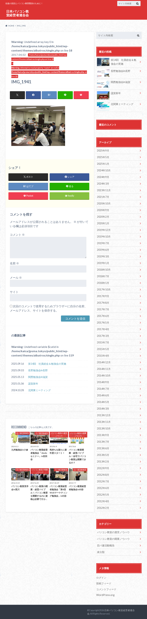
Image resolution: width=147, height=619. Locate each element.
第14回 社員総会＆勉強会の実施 (47, 363)
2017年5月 (103, 322)
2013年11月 (104, 421)
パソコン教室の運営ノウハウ (113, 532)
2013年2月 (103, 461)
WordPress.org (105, 594)
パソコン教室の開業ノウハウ (113, 538)
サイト (14, 291)
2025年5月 (103, 157)
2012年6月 (103, 488)
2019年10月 (104, 236)
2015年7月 (103, 342)
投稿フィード (103, 583)
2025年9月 (103, 150)
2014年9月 (103, 382)
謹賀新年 (33, 383)
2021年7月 (103, 196)
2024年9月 (103, 176)
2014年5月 (103, 401)
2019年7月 (103, 243)
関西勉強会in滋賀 (38, 376)
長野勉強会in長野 (38, 370)
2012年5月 (103, 494)
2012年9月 (103, 468)
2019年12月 (104, 229)
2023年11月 (104, 190)
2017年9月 (103, 296)
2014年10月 (104, 375)
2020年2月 (103, 216)
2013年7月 (103, 441)
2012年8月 (103, 474)
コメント (17, 234)
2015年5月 (103, 349)
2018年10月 (104, 269)
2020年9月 (103, 210)
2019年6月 (103, 249)
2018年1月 (103, 282)
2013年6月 (103, 448)
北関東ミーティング (39, 390)
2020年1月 (103, 223)
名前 (14, 263)
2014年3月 (103, 408)
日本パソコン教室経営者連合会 (17, 13)
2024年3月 (103, 183)
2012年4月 (103, 501)
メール (16, 277)
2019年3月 (103, 256)
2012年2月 (103, 507)
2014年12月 (104, 362)
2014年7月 (103, 388)
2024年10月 (104, 170)
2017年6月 (103, 315)
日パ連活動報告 (106, 545)
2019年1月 (103, 263)
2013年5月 (103, 454)
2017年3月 (103, 335)
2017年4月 (103, 329)
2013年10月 (104, 428)
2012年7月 (103, 481)
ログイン (101, 577)
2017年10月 (104, 289)
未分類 (101, 552)
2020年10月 (104, 203)
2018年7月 (103, 276)
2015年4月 (103, 355)
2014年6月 (103, 395)
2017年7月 (103, 309)
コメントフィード (106, 589)
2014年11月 (104, 368)
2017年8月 (103, 302)
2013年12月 (104, 415)
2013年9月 (103, 435)
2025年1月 (103, 163)
